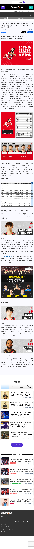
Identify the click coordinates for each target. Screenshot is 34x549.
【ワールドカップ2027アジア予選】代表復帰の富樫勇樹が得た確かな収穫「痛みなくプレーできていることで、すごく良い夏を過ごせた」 (21, 490)
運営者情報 (3, 524)
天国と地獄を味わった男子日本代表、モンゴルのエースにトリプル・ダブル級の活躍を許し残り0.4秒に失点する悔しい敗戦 (21, 460)
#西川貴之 (19, 39)
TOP (2, 516)
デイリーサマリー (12, 18)
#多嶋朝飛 (3, 39)
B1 (11, 503)
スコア (5, 18)
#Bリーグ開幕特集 (11, 36)
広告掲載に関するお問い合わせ (7, 529)
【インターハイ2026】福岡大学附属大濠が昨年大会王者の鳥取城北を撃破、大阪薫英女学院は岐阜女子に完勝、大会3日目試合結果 (21, 480)
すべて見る (17, 445)
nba (13, 387)
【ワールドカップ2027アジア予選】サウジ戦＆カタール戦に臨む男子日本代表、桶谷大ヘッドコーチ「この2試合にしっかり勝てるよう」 (21, 470)
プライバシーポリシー (5, 531)
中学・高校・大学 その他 (30, 13)
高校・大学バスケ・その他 (15, 483)
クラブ (28, 18)
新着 (3, 13)
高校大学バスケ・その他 (23, 521)
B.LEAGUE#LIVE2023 (7, 256)
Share (30, 32)
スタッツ (24, 18)
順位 (19, 18)
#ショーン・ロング (22, 36)
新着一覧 (3, 519)
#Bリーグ (3, 36)
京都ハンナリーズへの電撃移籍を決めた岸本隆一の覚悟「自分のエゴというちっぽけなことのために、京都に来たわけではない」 (21, 500)
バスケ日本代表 (24, 13)
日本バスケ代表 (13, 463)
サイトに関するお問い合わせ (7, 526)
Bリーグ (10, 13)
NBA (17, 13)
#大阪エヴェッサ (11, 39)
